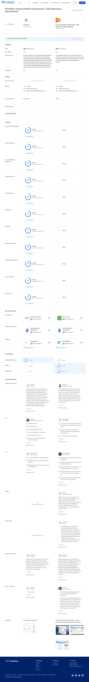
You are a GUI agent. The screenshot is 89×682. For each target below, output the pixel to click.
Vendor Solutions (73, 663)
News (37, 668)
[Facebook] (76, 675)
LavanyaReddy (65, 522)
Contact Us (38, 669)
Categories (35, 2)
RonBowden (64, 384)
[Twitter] (79, 675)
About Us (38, 663)
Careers (38, 666)
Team (37, 664)
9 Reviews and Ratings (27, 26)
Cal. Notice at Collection (41, 674)
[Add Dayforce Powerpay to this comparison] (49, 318)
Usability (7, 365)
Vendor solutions (44, 2)
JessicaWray (32, 419)
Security (14, 674)
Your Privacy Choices (30, 674)
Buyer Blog (55, 664)
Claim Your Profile (74, 664)
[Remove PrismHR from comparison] (51, 18)
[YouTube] (72, 675)
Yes (66, 39)
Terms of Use (8, 674)
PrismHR (26, 25)
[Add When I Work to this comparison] (81, 318)
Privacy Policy (21, 674)
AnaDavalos (64, 587)
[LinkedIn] (82, 675)
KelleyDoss (64, 492)
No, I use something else (75, 39)
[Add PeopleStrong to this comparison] (49, 342)
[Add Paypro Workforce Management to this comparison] (49, 330)
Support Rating (8, 371)
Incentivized (29, 408)
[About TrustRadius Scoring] (24, 48)
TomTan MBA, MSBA (66, 453)
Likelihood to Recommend (11, 360)
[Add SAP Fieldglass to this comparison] (81, 342)
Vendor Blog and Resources (76, 666)
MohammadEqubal (33, 453)
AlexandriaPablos (65, 419)
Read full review (30, 411)
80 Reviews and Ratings (60, 28)
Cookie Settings (52, 674)
